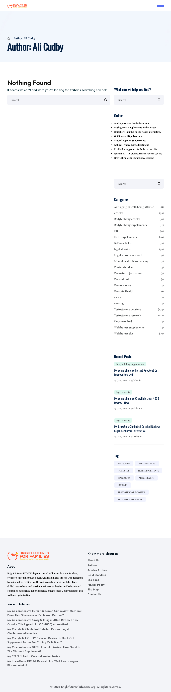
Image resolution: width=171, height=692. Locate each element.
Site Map (93, 589)
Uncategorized (139, 321)
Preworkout (139, 279)
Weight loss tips (139, 333)
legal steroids (139, 249)
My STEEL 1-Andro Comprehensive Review (33, 656)
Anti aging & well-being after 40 (139, 207)
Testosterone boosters (139, 309)
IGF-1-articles (139, 243)
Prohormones (139, 285)
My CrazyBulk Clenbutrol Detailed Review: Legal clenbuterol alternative (137, 428)
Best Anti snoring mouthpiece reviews (134, 157)
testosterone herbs (130, 499)
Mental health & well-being (139, 261)
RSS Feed (93, 580)
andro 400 (124, 463)
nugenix (122, 485)
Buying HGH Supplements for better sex (135, 127)
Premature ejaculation (139, 273)
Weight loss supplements (139, 327)
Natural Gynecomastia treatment (131, 144)
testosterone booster (131, 492)
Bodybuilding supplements (139, 225)
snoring (139, 303)
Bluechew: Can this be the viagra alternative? (137, 131)
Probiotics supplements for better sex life (135, 149)
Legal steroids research (139, 255)
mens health (146, 477)
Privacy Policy (96, 585)
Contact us (94, 594)
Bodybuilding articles (139, 219)
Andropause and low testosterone (131, 123)
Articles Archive (97, 570)
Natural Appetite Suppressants (130, 140)
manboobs (124, 477)
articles (139, 213)
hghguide (123, 470)
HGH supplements (139, 237)
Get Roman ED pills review (128, 136)
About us (93, 560)
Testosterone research (139, 315)
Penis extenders (139, 267)
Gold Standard (97, 575)
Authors (92, 565)
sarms (139, 297)
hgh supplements (148, 470)
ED (139, 231)
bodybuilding (147, 463)
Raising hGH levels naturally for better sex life (138, 153)
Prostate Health (139, 291)
